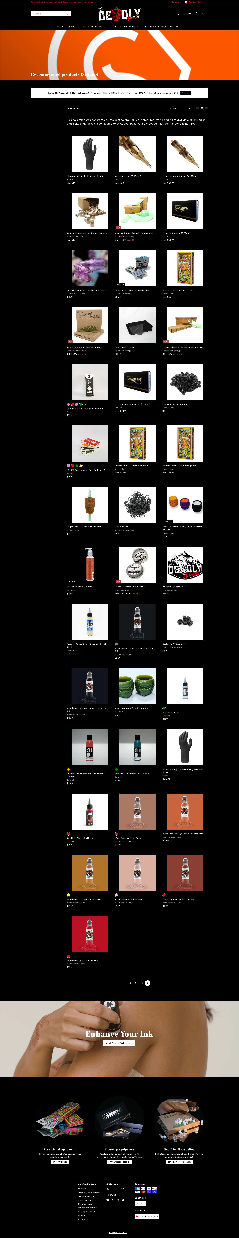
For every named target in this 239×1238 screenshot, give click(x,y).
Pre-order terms (85, 1200)
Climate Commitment (88, 1192)
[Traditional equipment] (60, 1120)
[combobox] (51, 14)
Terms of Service (86, 1196)
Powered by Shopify (118, 1232)
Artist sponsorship (86, 1211)
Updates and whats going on (163, 26)
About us (82, 1189)
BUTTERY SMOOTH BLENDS (119, 1162)
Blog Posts (83, 1215)
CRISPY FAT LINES (60, 1162)
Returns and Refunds (88, 1207)
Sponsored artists (126, 26)
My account (83, 1219)
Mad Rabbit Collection (118, 1043)
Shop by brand (67, 26)
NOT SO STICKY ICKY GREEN (179, 1162)
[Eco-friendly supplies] (179, 1120)
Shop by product (95, 26)
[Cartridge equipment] (119, 1120)
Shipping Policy (85, 1204)
